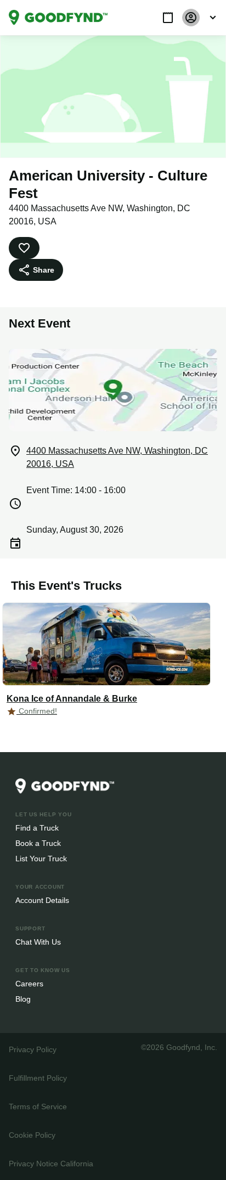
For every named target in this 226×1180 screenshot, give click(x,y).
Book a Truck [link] (37, 843)
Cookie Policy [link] (32, 1135)
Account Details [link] (42, 900)
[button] (168, 17)
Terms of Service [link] (37, 1106)
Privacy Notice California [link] (50, 1163)
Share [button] (43, 269)
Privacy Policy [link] (32, 1049)
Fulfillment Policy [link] (37, 1077)
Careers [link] (28, 983)
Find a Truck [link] (36, 827)
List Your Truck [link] (40, 858)
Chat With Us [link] (38, 941)
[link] (58, 17)
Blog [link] (23, 998)
